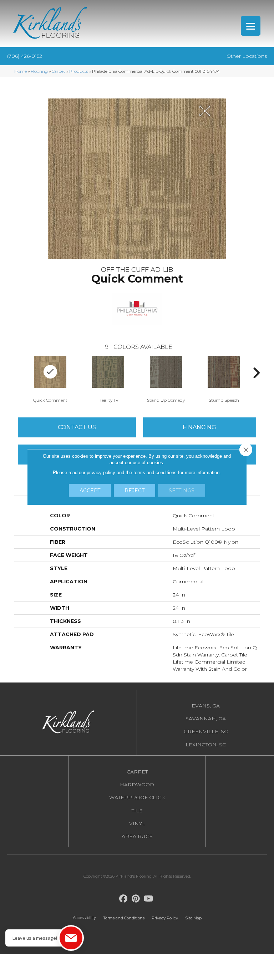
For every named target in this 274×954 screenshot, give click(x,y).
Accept (90, 490)
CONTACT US (77, 427)
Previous (17, 373)
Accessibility (84, 917)
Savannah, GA (206, 718)
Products (78, 71)
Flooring (39, 71)
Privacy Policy (165, 917)
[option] (50, 378)
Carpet (58, 71)
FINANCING (199, 427)
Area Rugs (137, 836)
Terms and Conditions (123, 917)
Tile (137, 810)
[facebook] (123, 898)
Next (256, 373)
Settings (181, 490)
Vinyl (137, 823)
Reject (134, 490)
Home (20, 71)
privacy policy (101, 472)
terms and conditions (155, 472)
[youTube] (148, 898)
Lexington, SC (206, 744)
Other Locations (247, 56)
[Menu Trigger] (250, 26)
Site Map (193, 917)
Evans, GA (206, 705)
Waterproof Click (137, 797)
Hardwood (137, 784)
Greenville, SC (206, 731)
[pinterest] (136, 898)
